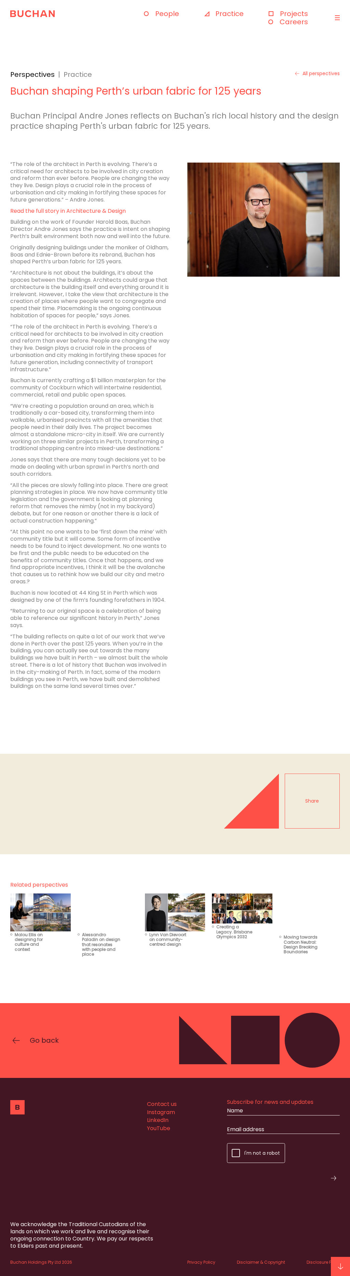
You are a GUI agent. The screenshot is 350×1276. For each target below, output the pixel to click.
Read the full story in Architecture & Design (68, 211)
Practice (229, 13)
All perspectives (321, 74)
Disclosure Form (323, 1262)
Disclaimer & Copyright (261, 1262)
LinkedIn (158, 1120)
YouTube (158, 1128)
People (167, 13)
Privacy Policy (201, 1262)
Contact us (162, 1104)
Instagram (161, 1112)
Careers (294, 22)
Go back (44, 1040)
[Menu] (336, 18)
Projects (294, 13)
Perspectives (32, 74)
